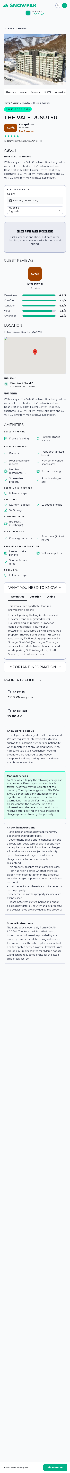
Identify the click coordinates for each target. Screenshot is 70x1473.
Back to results (17, 28)
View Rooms (55, 1467)
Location (35, 596)
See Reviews (26, 131)
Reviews (35, 92)
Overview (11, 92)
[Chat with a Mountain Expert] (64, 5)
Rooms (47, 92)
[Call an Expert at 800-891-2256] (58, 5)
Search (16, 103)
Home (7, 103)
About (23, 92)
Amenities (60, 92)
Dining (51, 596)
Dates (11, 194)
